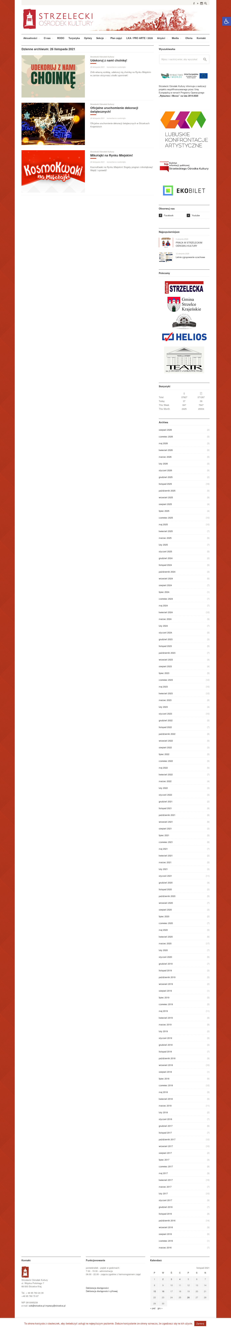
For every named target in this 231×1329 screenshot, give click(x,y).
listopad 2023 (165, 646)
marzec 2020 (165, 943)
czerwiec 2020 (166, 923)
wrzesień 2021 (166, 821)
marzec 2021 (165, 862)
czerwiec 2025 (166, 517)
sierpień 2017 (165, 1152)
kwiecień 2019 (166, 1017)
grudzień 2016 (165, 1207)
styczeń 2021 (165, 875)
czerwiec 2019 (166, 1004)
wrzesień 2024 (166, 578)
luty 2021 (163, 869)
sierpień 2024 (165, 585)
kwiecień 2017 (166, 1180)
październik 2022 (167, 733)
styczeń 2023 (165, 713)
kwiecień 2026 (166, 450)
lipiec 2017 (164, 1159)
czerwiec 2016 (166, 1240)
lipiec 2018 (164, 1078)
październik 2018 (167, 1058)
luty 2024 (163, 625)
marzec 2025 (165, 537)
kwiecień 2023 (166, 693)
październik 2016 (167, 1220)
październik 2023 (167, 652)
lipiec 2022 (164, 754)
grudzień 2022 (165, 720)
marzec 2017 (165, 1186)
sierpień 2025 (165, 504)
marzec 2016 (165, 1247)
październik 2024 (167, 571)
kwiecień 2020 (166, 936)
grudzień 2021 (165, 801)
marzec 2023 (165, 700)
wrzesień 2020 (166, 902)
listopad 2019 (165, 970)
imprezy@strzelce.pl (55, 1305)
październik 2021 (167, 815)
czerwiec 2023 (166, 679)
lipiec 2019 (164, 997)
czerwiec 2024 (166, 598)
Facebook (167, 215)
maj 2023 (163, 686)
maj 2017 (163, 1173)
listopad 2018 (165, 1051)
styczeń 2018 (165, 1119)
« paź (153, 1308)
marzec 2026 (165, 456)
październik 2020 (167, 896)
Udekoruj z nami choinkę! (108, 60)
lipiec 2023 (164, 673)
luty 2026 (163, 463)
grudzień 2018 (165, 1044)
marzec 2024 (165, 619)
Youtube (194, 215)
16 (163, 1291)
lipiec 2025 (164, 510)
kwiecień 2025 (166, 531)
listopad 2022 (165, 727)
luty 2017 (163, 1193)
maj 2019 (163, 1011)
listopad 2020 (165, 889)
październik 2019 (167, 977)
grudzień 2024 (165, 558)
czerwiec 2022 (166, 760)
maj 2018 (163, 1092)
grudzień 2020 (165, 882)
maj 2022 (163, 767)
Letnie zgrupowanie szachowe (190, 257)
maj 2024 (163, 605)
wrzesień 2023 (166, 659)
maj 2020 (163, 929)
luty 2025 (163, 544)
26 (188, 1297)
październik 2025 (167, 490)
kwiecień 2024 (166, 612)
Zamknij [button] (200, 1323)
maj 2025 (163, 524)
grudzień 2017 (165, 1125)
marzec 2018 (165, 1105)
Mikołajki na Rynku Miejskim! (111, 155)
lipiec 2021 (164, 835)
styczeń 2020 (165, 956)
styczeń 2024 (165, 632)
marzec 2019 (165, 1024)
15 (154, 1291)
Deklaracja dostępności (97, 1287)
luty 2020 (163, 950)
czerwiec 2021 (166, 842)
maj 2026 (163, 443)
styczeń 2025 (165, 551)
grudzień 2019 (165, 963)
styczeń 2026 (165, 470)
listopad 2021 (165, 808)
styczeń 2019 (165, 1038)
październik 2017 (167, 1139)
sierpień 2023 (165, 666)
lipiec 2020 (164, 916)
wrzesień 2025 (166, 497)
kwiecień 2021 (166, 855)
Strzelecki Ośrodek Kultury (102, 56)
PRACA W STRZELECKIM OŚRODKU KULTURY (189, 244)
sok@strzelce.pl (37, 1305)
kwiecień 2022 (166, 774)
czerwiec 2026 (166, 436)
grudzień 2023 (165, 639)
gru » (160, 1308)
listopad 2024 (165, 565)
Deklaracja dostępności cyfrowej (102, 1291)
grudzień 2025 (165, 477)
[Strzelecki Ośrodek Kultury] (115, 19)
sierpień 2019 (165, 990)
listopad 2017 (165, 1132)
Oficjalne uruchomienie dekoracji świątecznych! (114, 110)
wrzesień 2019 (166, 984)
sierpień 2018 (165, 1071)
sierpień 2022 (165, 747)
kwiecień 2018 (166, 1098)
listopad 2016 (165, 1213)
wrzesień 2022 (166, 740)
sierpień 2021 (165, 828)
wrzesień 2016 (166, 1227)
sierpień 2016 (165, 1234)
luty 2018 (163, 1112)
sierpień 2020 (165, 909)
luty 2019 (163, 1031)
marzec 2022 (165, 781)
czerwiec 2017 (166, 1166)
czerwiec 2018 (166, 1085)
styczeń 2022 (165, 794)
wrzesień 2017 (166, 1146)
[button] (226, 21)
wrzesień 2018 (166, 1065)
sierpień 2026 (165, 429)
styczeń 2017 (165, 1200)
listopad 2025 (165, 483)
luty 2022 (163, 788)
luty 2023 (163, 706)
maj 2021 (163, 848)
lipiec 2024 (164, 592)
